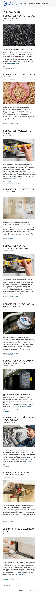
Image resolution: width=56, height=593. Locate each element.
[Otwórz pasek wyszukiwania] (51, 4)
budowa (6, 183)
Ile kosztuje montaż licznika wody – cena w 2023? (18, 305)
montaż (11, 354)
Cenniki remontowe (8, 238)
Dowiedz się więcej (13, 63)
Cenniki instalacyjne (8, 66)
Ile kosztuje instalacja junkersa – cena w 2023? (16, 473)
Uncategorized (7, 181)
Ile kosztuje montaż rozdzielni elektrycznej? (17, 247)
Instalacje (16, 66)
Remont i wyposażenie (34, 3)
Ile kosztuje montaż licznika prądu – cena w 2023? (18, 362)
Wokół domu (45, 3)
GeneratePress (33, 590)
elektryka (6, 298)
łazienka (11, 239)
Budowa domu (22, 3)
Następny (9, 585)
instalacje (6, 68)
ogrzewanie (11, 68)
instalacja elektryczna (13, 183)
